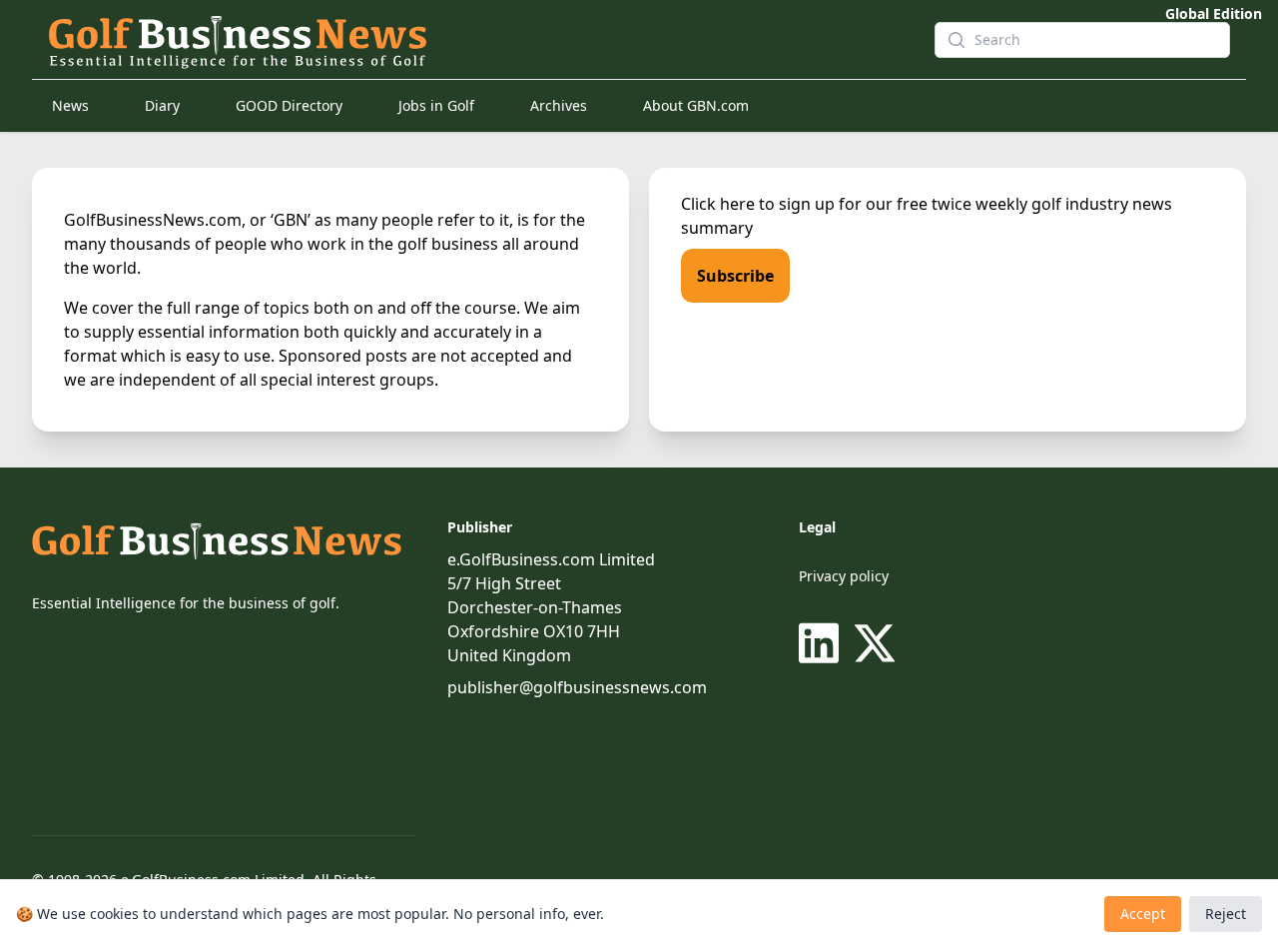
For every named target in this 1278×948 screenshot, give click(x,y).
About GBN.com (696, 105)
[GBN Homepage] (475, 40)
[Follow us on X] (875, 643)
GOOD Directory (289, 105)
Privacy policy (844, 575)
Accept (1142, 913)
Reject (1225, 913)
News (70, 105)
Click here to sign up (758, 204)
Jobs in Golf (436, 105)
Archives (558, 105)
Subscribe (735, 276)
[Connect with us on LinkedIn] (823, 643)
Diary (162, 105)
